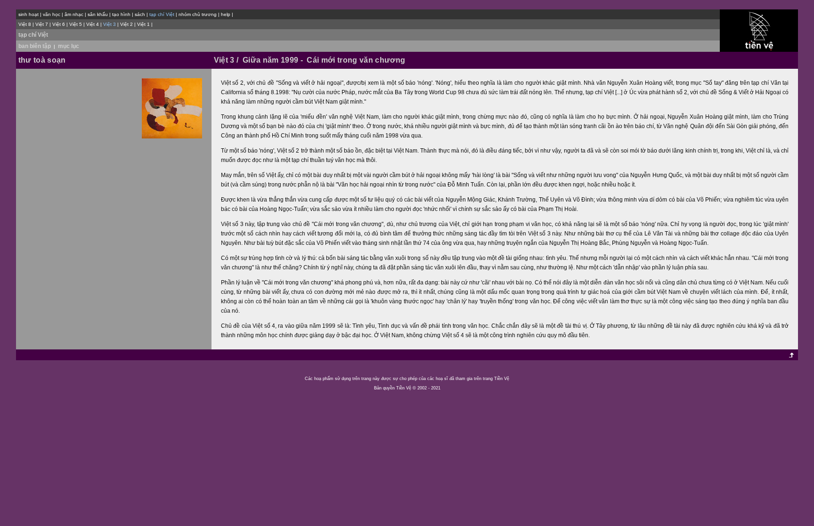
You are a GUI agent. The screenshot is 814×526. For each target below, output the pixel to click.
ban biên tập (34, 46)
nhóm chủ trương (198, 14)
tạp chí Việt (33, 35)
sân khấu (98, 14)
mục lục (68, 46)
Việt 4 (92, 24)
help (225, 14)
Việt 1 (143, 24)
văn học (51, 14)
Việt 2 (126, 24)
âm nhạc (74, 14)
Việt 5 (75, 24)
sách (140, 14)
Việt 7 (41, 24)
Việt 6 (58, 24)
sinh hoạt (28, 14)
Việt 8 (24, 24)
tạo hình (121, 14)
